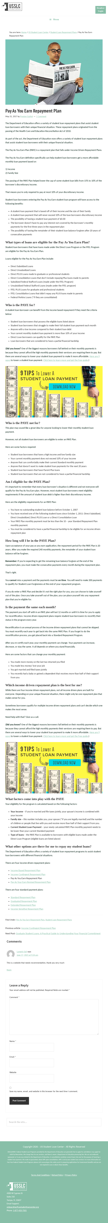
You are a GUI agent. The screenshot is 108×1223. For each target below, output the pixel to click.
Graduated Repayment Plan (24, 901)
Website (12, 1072)
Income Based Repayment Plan (25, 870)
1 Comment (41, 117)
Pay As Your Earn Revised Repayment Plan (31, 882)
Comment (14, 997)
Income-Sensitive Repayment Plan (27, 909)
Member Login (101, 9)
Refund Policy (57, 1175)
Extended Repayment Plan (23, 905)
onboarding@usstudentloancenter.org (23, 1207)
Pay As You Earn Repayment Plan (30, 920)
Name (12, 1041)
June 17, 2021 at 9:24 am (27, 955)
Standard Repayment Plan (23, 897)
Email (12, 1057)
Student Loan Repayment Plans (58, 920)
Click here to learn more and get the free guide (65, 360)
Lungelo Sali (22, 952)
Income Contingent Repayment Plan (38, 928)
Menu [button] (56, 19)
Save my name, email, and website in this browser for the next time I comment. (43, 1091)
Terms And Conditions (40, 1175)
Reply (9, 970)
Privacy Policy (71, 1175)
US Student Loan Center (11, 6)
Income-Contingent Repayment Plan (28, 874)
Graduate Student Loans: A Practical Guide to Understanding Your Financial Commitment (58, 933)
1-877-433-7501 (20, 1211)
